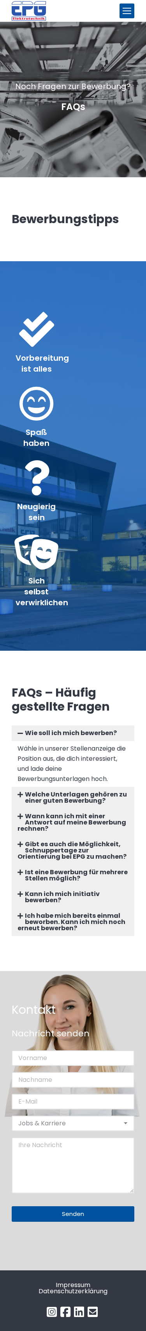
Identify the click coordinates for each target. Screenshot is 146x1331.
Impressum (73, 1284)
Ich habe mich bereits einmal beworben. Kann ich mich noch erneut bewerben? (71, 922)
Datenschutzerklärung (73, 1291)
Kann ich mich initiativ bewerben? (62, 897)
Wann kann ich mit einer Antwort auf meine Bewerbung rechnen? (72, 822)
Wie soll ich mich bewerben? (71, 732)
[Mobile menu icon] (127, 10)
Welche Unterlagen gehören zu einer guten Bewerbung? (76, 797)
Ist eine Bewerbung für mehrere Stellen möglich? (76, 875)
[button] (73, 733)
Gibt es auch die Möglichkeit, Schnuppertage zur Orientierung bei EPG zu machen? (72, 850)
